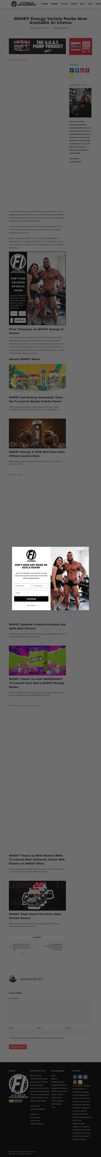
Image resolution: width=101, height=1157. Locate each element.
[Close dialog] (86, 549)
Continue (31, 599)
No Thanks (31, 605)
